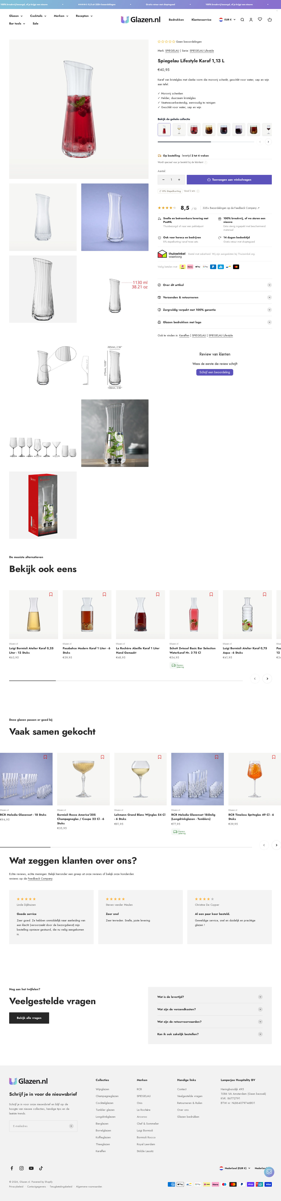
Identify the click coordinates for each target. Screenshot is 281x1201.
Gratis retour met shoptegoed (145, 4)
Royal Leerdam (146, 1144)
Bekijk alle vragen (29, 1018)
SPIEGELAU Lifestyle (202, 51)
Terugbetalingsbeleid (61, 1186)
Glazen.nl (13, 643)
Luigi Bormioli (145, 1130)
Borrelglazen (103, 1130)
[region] (215, 129)
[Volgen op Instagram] (21, 1168)
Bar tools (15, 23)
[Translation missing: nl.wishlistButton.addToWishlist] (51, 594)
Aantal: (162, 171)
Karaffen (184, 335)
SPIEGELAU (172, 51)
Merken (59, 16)
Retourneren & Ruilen (189, 1103)
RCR (139, 1089)
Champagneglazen (107, 1096)
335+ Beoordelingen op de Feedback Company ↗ (231, 208)
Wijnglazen (102, 1089)
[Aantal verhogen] (179, 179)
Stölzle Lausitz (145, 1151)
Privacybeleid (16, 1186)
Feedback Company (40, 878)
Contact (181, 1089)
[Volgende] (268, 141)
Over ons (183, 1110)
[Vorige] (260, 141)
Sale (35, 23)
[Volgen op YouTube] (31, 1168)
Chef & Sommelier (148, 1123)
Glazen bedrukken (188, 1117)
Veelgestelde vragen (189, 1096)
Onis (139, 1103)
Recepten (82, 16)
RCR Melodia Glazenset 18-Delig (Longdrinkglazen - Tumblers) (193, 817)
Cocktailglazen (104, 1103)
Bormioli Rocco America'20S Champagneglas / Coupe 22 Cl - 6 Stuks (80, 819)
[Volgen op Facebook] (11, 1168)
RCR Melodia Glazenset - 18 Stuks (23, 815)
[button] (167, 42)
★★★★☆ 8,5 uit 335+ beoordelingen (81, 4)
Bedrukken (176, 20)
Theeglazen (103, 1144)
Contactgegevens (36, 1186)
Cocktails (36, 16)
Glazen (14, 16)
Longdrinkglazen (105, 1117)
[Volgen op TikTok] (41, 1168)
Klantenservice (201, 20)
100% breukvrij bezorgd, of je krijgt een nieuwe (214, 4)
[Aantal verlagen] (163, 179)
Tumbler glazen (105, 1110)
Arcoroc (142, 1117)
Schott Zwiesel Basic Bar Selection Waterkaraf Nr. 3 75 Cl (193, 650)
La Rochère (143, 1110)
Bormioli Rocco (146, 1137)
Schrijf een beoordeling (215, 372)
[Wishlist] (260, 20)
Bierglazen (102, 1123)
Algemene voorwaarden (89, 1186)
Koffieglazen (103, 1137)
